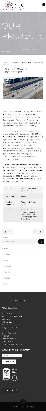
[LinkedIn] (8, 390)
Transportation (13, 49)
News (6, 260)
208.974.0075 (7, 342)
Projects (7, 272)
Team (6, 284)
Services (7, 278)
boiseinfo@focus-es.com (12, 344)
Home (3, 49)
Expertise (7, 254)
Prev (9, 232)
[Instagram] (17, 390)
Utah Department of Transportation (21, 112)
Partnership (8, 266)
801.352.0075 (7, 325)
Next (36, 232)
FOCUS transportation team (28, 140)
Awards (6, 248)
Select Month (9, 242)
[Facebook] (4, 390)
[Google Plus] (12, 390)
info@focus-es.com (9, 328)
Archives (5, 237)
